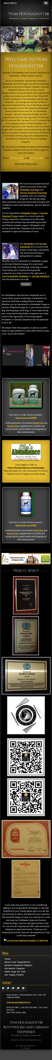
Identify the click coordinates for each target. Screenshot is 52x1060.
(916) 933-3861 (16, 158)
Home (8, 959)
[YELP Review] (26, 857)
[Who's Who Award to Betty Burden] (26, 614)
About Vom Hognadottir (17, 962)
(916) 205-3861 (37, 158)
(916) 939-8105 (26, 161)
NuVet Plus (38, 423)
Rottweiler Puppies (15, 968)
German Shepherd (40, 276)
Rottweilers (29, 243)
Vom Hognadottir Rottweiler (15, 276)
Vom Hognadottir (28, 14)
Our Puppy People (14, 975)
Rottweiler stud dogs (29, 189)
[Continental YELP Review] (25, 897)
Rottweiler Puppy (29, 213)
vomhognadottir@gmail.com (18, 1002)
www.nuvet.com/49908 (25, 417)
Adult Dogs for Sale (15, 971)
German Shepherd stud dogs (33, 192)
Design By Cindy (35, 1040)
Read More (26, 284)
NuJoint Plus (13, 426)
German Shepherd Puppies (19, 965)
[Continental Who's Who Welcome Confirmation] (26, 734)
